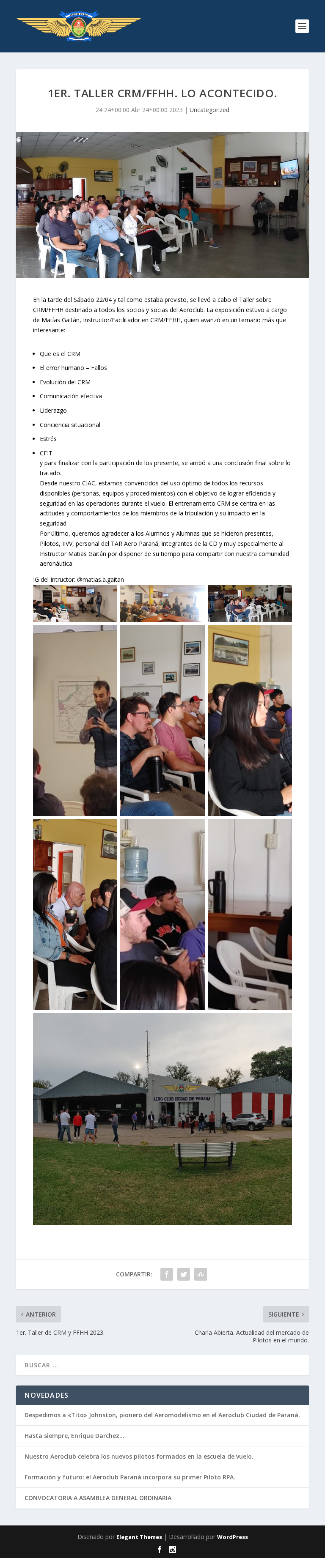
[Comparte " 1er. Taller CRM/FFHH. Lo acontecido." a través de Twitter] (183, 1274)
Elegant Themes (139, 1537)
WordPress (232, 1537)
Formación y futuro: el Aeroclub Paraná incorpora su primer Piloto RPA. (130, 1477)
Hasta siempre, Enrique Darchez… (74, 1436)
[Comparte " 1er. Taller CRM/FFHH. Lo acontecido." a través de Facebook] (166, 1274)
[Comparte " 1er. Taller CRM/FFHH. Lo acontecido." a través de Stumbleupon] (200, 1274)
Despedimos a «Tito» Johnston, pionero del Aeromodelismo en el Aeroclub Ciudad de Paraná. (162, 1415)
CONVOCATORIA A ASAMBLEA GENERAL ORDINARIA (98, 1498)
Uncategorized (209, 110)
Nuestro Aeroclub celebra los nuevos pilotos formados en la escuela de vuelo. (139, 1456)
